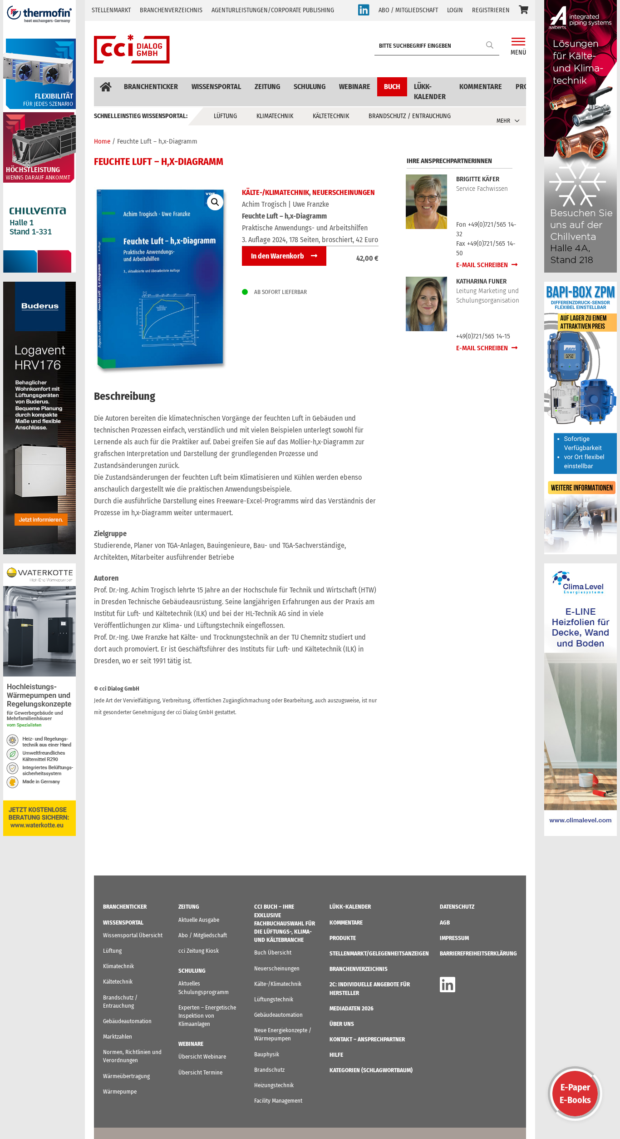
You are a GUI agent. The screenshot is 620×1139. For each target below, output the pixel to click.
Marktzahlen (117, 1036)
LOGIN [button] (455, 10)
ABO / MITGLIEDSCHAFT (408, 10)
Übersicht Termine (200, 1072)
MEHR (503, 120)
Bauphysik (266, 1054)
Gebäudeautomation (127, 1021)
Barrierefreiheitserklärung (478, 953)
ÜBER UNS (342, 1023)
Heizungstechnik (274, 1085)
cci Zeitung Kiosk (198, 950)
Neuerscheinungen (343, 192)
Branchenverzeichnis (171, 10)
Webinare (354, 86)
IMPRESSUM (454, 938)
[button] (523, 10)
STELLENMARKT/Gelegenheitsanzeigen (379, 953)
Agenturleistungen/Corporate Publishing (273, 10)
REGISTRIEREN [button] (491, 10)
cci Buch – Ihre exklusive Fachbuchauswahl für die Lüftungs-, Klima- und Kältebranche (284, 923)
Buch (392, 86)
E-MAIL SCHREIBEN (482, 265)
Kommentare (480, 86)
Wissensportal (216, 86)
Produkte (343, 938)
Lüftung (225, 116)
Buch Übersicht (272, 952)
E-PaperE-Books (575, 1093)
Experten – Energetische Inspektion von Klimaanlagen (207, 1015)
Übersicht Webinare (202, 1056)
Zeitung (267, 86)
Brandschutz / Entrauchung (410, 116)
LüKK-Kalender (430, 91)
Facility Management (278, 1100)
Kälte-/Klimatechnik (275, 192)
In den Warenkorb (277, 256)
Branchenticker (151, 86)
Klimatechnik (274, 116)
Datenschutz (457, 906)
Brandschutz (269, 1069)
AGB (445, 922)
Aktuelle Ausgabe (198, 919)
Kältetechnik (331, 116)
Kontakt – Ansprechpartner (367, 1039)
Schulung (309, 86)
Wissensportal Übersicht (132, 935)
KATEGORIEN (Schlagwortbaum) (371, 1070)
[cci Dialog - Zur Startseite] (132, 49)
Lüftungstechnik (273, 999)
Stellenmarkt (111, 10)
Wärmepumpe (120, 1091)
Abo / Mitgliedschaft (202, 935)
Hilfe (336, 1054)
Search (490, 45)
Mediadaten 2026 (352, 1008)
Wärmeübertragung (126, 1076)
